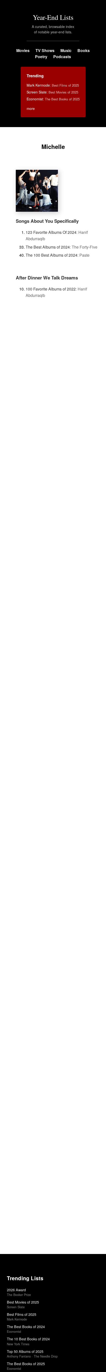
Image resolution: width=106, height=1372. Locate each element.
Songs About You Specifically (47, 221)
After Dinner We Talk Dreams (47, 277)
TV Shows (44, 50)
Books (83, 50)
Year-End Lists (53, 17)
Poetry (41, 56)
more (31, 108)
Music (65, 50)
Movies (23, 50)
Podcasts (62, 56)
